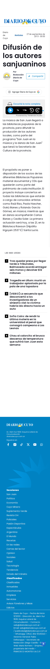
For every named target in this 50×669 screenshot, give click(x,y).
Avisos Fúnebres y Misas (19, 603)
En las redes (13, 544)
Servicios (11, 599)
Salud (9, 561)
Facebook (8, 444)
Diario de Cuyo (5, 35)
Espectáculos (14, 527)
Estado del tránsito (17, 574)
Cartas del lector (16, 548)
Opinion (11, 553)
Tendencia (12, 569)
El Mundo (11, 536)
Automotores (14, 590)
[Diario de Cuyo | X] (36, 22)
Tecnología (13, 565)
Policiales (12, 519)
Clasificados (13, 582)
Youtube (35, 444)
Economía (12, 502)
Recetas (11, 540)
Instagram (15, 444)
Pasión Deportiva (16, 523)
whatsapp (41, 444)
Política (11, 498)
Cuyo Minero (13, 507)
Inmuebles (12, 586)
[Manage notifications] (43, 644)
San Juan (11, 494)
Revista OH (12, 515)
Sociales (11, 557)
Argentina (12, 532)
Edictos (10, 607)
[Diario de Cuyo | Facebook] (24, 22)
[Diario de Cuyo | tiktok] (41, 22)
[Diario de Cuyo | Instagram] (30, 22)
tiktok (21, 444)
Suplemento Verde (17, 511)
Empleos (11, 595)
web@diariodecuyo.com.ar (27, 625)
